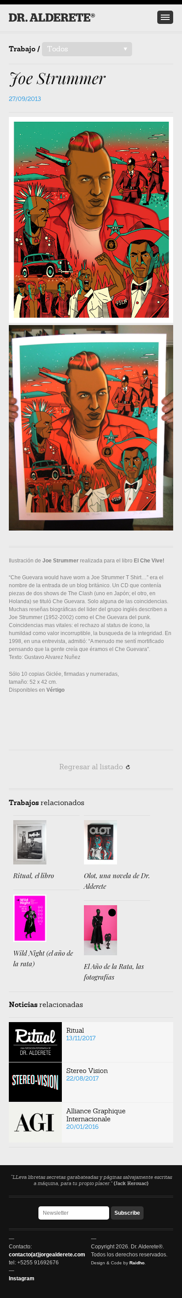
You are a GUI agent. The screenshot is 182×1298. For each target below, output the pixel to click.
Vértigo (55, 690)
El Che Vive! (149, 561)
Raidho (136, 1262)
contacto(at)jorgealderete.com (47, 1255)
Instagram (21, 1278)
